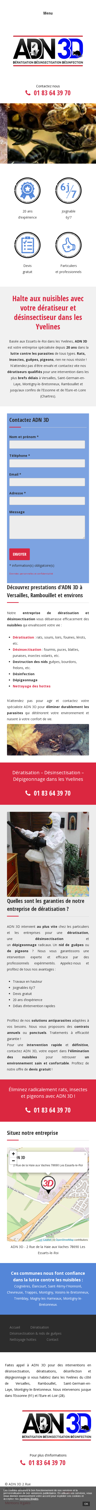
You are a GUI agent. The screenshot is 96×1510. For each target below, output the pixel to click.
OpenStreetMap (65, 1239)
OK (86, 1503)
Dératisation (23, 637)
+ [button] (13, 1154)
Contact (52, 1339)
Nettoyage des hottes (32, 686)
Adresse (17, 493)
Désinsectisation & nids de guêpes (36, 1333)
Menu (48, 13)
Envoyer (19, 554)
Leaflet (47, 1239)
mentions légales (29, 1498)
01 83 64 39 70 (52, 92)
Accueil (15, 1327)
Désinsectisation (27, 649)
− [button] (13, 1161)
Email (15, 474)
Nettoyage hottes (23, 1339)
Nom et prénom (24, 437)
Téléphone (19, 455)
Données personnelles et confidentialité (31, 573)
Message (17, 512)
